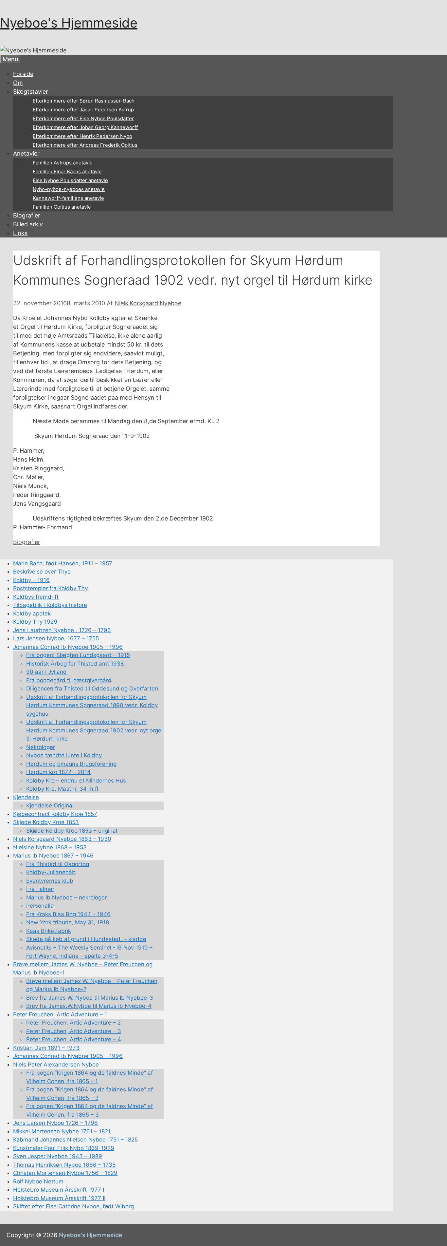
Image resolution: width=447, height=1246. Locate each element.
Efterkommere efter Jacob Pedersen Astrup (83, 109)
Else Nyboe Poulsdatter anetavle (70, 180)
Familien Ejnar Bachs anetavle (67, 171)
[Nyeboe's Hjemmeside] (33, 50)
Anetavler (26, 153)
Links (20, 233)
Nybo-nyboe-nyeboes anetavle (69, 189)
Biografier (26, 215)
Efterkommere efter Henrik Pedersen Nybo (82, 136)
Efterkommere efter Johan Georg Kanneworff (85, 127)
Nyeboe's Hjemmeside (68, 23)
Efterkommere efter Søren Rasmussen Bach (83, 101)
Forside (23, 73)
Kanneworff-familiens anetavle (68, 198)
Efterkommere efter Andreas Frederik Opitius (85, 145)
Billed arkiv (28, 224)
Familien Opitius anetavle (62, 207)
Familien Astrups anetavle (63, 163)
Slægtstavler (30, 91)
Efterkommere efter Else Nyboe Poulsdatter (83, 118)
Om (18, 82)
